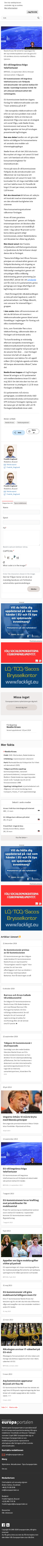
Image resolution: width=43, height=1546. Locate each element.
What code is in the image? (14, 565)
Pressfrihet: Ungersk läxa (13, 826)
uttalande (31, 279)
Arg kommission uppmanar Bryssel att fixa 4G (17, 1382)
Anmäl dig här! (21, 707)
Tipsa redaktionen (20, 503)
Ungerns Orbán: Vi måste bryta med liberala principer (20, 1118)
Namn (5, 507)
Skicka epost (12, 464)
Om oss (4, 1469)
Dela (19, 433)
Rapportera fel (8, 503)
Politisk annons (36, 641)
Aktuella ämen (16, 1464)
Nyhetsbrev (6, 1464)
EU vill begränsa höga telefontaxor (15, 1170)
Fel (4, 527)
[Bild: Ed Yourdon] (21, 1245)
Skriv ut (34, 431)
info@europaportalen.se (14, 1454)
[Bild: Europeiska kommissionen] (21, 1102)
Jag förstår (32, 12)
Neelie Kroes (9, 422)
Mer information (10, 8)
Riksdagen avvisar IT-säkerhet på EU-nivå (21, 1351)
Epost (5, 517)
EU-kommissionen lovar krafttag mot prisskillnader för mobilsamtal (21, 1203)
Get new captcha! (4, 562)
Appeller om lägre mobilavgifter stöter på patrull (20, 1262)
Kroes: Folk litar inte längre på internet (18, 808)
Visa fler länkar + (21, 837)
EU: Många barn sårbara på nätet (16, 817)
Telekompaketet (23, 422)
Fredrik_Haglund (13, 467)
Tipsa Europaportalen (29, 1464)
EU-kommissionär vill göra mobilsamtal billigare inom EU (19, 1293)
